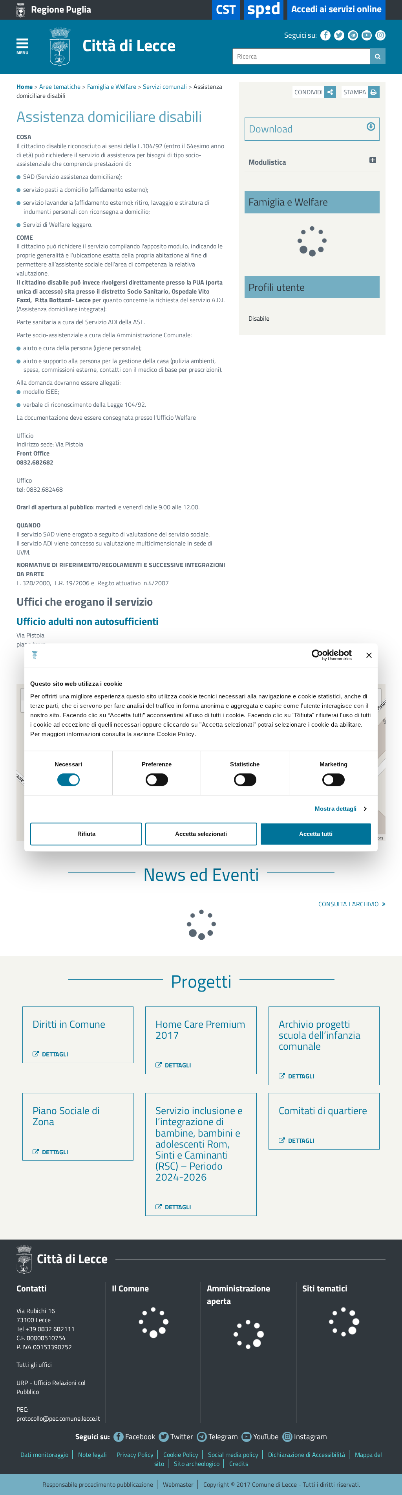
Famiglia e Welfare (111, 86)
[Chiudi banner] (369, 655)
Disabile (259, 318)
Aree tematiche (59, 86)
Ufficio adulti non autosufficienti (87, 621)
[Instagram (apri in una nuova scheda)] (379, 34)
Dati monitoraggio (44, 1454)
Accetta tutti (316, 833)
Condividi (309, 92)
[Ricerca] (378, 56)
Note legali (92, 1454)
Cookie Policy (180, 1454)
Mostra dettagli (336, 808)
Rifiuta (86, 833)
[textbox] (301, 56)
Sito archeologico (196, 1463)
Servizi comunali (165, 86)
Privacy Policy (135, 1454)
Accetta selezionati (201, 833)
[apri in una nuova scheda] (263, 10)
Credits (238, 1463)
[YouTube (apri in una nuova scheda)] (366, 34)
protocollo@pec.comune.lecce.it (58, 1418)
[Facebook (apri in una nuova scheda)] (324, 34)
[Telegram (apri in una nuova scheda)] (352, 34)
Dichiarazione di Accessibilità (306, 1454)
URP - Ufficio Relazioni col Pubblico (51, 1387)
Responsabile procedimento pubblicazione (97, 1484)
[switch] (157, 779)
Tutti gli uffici (34, 1364)
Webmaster (178, 1484)
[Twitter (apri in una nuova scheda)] (338, 34)
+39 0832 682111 (50, 1328)
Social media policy (233, 1454)
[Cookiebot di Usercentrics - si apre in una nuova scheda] (317, 655)
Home (24, 86)
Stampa (356, 92)
